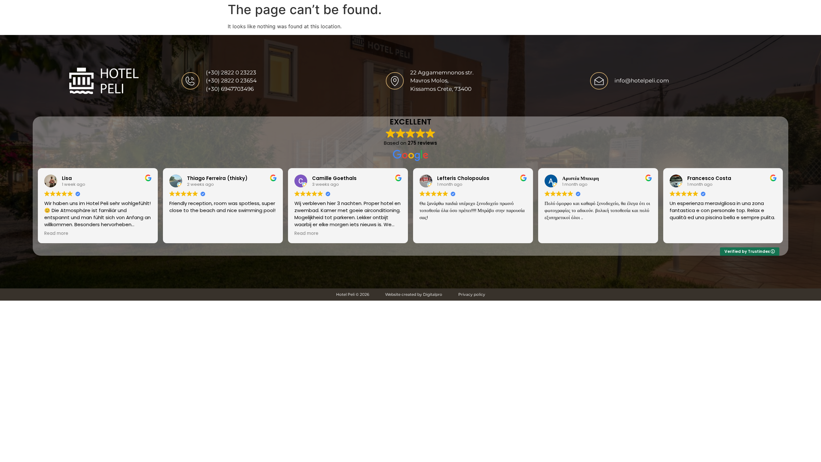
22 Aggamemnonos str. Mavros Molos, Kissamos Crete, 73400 (442, 80)
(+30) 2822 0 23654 (231, 80)
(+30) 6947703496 (230, 89)
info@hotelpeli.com (641, 80)
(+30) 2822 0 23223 (231, 72)
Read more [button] (56, 233)
